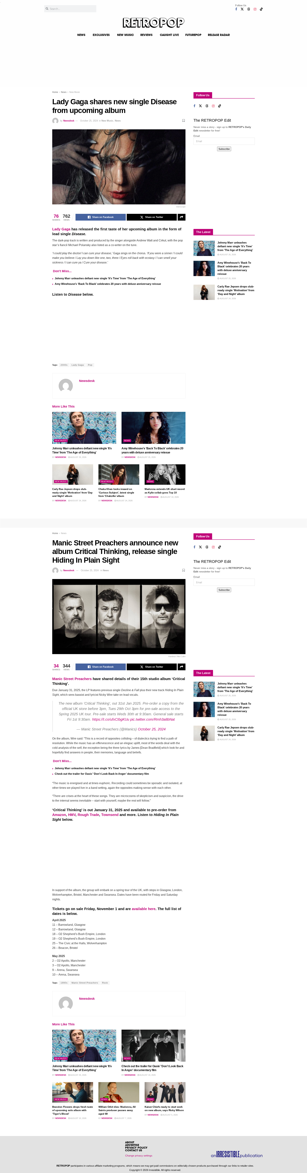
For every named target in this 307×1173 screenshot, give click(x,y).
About (129, 1142)
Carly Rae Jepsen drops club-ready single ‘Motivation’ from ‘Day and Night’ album (72, 492)
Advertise (132, 1145)
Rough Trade (88, 815)
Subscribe (224, 148)
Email (196, 135)
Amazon (59, 815)
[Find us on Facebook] (236, 9)
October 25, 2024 (89, 120)
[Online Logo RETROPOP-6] (153, 22)
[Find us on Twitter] (242, 9)
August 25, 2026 (78, 457)
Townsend (110, 815)
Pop (90, 365)
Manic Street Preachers (72, 679)
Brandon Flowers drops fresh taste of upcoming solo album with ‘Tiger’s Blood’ (72, 1110)
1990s (64, 983)
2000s (64, 365)
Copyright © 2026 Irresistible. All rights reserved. (155, 1170)
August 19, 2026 (170, 497)
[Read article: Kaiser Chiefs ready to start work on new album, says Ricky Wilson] (165, 1092)
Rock (105, 983)
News (63, 92)
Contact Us (133, 1150)
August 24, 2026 (78, 501)
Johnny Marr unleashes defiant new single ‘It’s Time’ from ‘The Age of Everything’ (105, 278)
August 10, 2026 (78, 1118)
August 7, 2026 (123, 1118)
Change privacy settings (138, 1155)
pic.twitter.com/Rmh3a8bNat (152, 719)
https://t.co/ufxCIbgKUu (110, 719)
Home (55, 92)
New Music (74, 92)
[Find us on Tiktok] (261, 9)
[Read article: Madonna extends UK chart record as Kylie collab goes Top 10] (165, 474)
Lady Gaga (61, 229)
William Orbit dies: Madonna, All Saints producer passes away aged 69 (117, 1110)
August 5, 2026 (170, 1115)
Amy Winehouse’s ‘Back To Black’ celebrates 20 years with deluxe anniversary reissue (108, 283)
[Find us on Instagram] (255, 9)
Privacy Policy (136, 1148)
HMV (72, 815)
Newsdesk (68, 120)
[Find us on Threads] (248, 9)
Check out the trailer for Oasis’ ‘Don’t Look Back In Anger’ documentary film (102, 773)
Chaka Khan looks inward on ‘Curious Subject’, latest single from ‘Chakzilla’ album (116, 492)
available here (143, 909)
